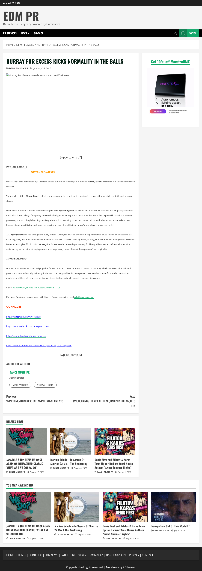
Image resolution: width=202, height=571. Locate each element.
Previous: (34, 398)
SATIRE (65, 555)
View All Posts (45, 385)
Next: (104, 401)
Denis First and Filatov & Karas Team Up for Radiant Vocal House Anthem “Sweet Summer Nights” (114, 464)
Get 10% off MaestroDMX (170, 61)
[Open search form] (176, 33)
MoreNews (112, 567)
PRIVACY (134, 555)
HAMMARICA (96, 555)
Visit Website (20, 385)
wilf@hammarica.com (84, 297)
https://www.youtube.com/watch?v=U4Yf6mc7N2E (36, 287)
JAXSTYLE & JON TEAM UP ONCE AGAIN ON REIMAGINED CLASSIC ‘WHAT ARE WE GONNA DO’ (24, 464)
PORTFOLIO (35, 555)
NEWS (24, 33)
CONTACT (38, 33)
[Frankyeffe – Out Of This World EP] (173, 507)
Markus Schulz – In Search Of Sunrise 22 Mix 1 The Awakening (68, 462)
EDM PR (21, 15)
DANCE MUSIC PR (18, 68)
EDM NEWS (51, 555)
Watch (192, 33)
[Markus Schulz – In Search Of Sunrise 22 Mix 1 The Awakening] (70, 441)
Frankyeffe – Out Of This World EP (170, 526)
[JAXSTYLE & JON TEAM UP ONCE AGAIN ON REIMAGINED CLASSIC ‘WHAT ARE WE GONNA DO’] (26, 441)
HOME (10, 555)
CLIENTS (21, 555)
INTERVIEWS (78, 555)
